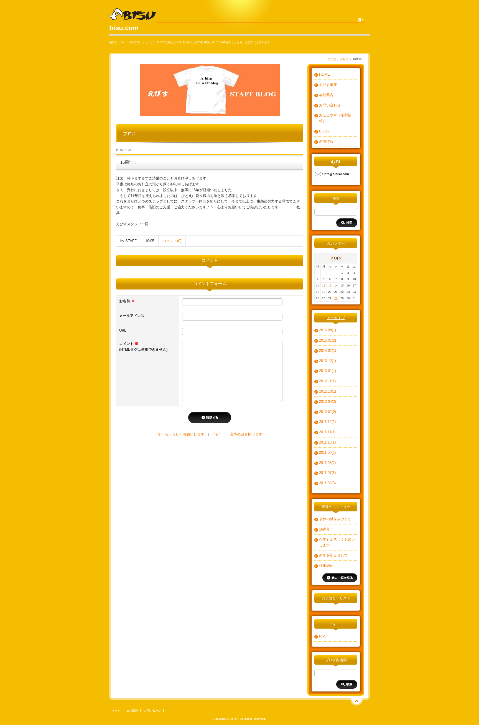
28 (336, 298)
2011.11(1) (327, 432)
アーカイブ (336, 318)
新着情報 (326, 141)
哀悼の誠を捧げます (246, 434)
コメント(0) (172, 241)
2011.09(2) (327, 452)
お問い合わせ (330, 105)
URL (122, 330)
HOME (324, 74)
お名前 (127, 301)
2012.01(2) (327, 412)
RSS (323, 636)
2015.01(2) (327, 340)
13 (330, 285)
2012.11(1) (327, 381)
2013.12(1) (327, 361)
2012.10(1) (327, 391)
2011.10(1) (327, 442)
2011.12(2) (327, 422)
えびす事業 (328, 85)
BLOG (324, 131)
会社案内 (326, 95)
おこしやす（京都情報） (335, 118)
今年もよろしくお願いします (180, 434)
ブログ (344, 58)
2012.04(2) (327, 401)
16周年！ (326, 529)
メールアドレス (131, 316)
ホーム (332, 58)
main (216, 434)
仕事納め (326, 565)
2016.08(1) (327, 330)
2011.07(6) (327, 473)
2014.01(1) (327, 351)
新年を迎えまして (333, 555)
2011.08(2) (327, 463)
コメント (143, 347)
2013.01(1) (327, 371)
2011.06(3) (327, 483)
